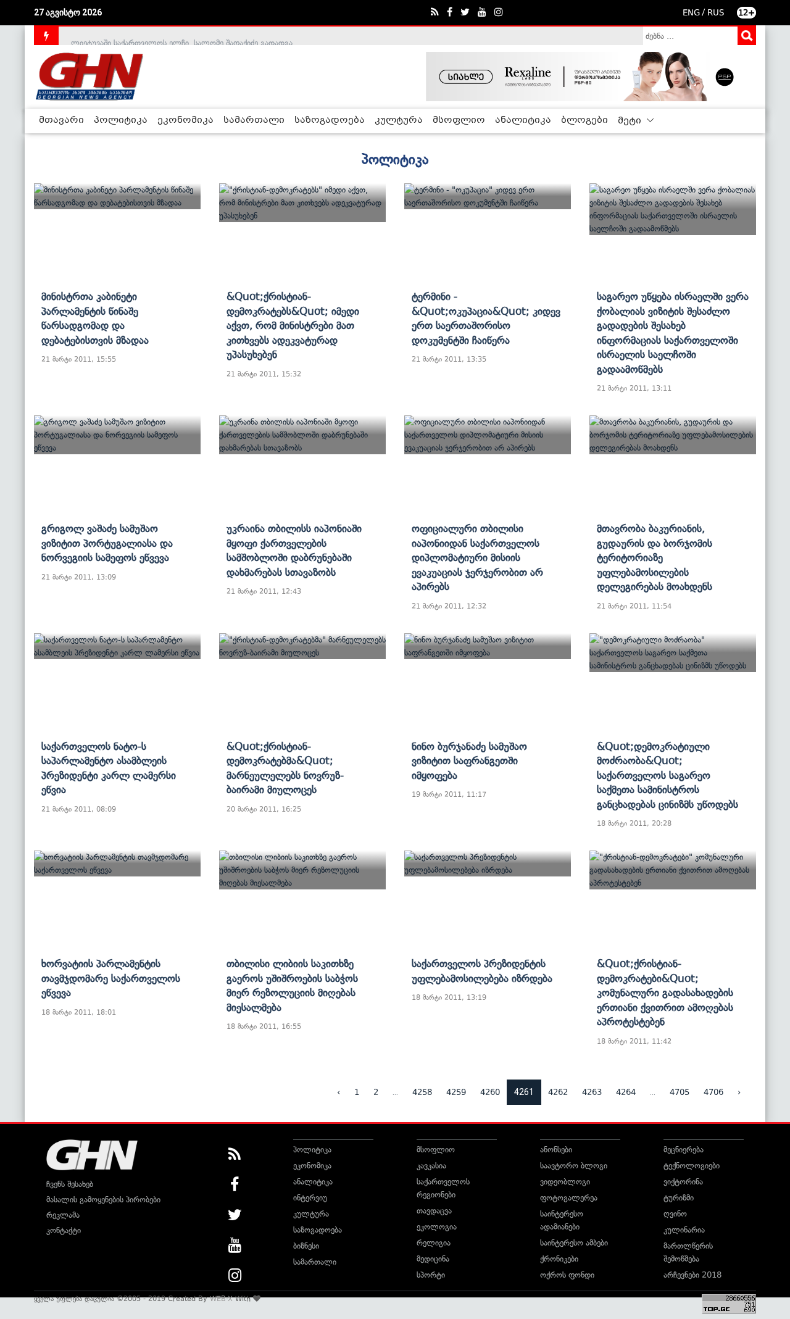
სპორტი (431, 1274)
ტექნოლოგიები (691, 1165)
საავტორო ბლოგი (573, 1165)
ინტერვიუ (310, 1197)
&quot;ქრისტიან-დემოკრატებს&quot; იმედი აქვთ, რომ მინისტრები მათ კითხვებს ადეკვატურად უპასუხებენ (293, 325)
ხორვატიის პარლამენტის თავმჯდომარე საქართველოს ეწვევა (110, 978)
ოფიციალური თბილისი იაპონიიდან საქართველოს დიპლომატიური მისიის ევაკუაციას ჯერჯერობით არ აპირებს (477, 557)
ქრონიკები (559, 1258)
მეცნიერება (683, 1149)
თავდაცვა (434, 1210)
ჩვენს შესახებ (69, 1184)
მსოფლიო (459, 120)
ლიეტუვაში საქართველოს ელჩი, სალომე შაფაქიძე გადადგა (182, 35)
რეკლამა (63, 1215)
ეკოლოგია (437, 1226)
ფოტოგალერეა (568, 1197)
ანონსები (556, 1149)
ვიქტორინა (683, 1181)
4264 (626, 1092)
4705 (679, 1092)
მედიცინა (433, 1258)
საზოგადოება (329, 120)
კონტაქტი (63, 1230)
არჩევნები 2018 (692, 1274)
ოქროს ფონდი (567, 1274)
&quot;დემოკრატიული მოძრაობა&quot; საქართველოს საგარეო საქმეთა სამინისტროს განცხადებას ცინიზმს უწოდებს (667, 775)
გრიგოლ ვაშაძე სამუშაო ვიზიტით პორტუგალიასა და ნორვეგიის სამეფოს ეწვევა (107, 543)
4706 (713, 1092)
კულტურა (399, 120)
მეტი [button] (631, 121)
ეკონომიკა (185, 120)
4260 (490, 1092)
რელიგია (434, 1242)
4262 (558, 1092)
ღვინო (675, 1213)
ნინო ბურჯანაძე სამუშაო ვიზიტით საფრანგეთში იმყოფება (469, 760)
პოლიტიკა (121, 120)
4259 (456, 1092)
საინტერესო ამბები (574, 1242)
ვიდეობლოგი (565, 1181)
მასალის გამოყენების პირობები (103, 1199)
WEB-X (221, 1298)
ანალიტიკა (523, 120)
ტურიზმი (678, 1197)
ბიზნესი (306, 1245)
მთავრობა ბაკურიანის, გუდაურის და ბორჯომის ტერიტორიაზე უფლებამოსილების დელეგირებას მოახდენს (654, 557)
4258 (422, 1092)
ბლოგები (584, 120)
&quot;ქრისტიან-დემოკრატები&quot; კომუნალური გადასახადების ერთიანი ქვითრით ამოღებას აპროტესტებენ (665, 992)
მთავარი (61, 120)
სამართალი (254, 120)
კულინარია (684, 1229)
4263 (592, 1092)
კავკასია (431, 1165)
